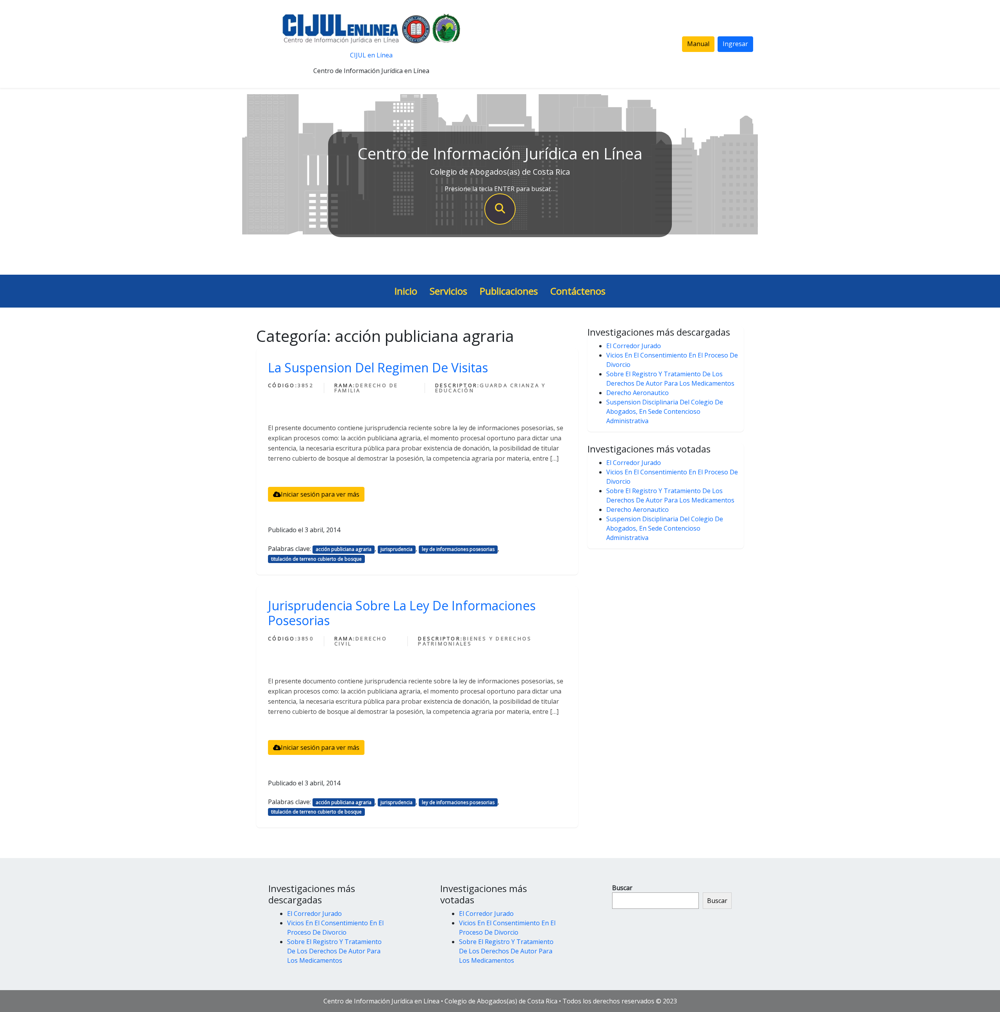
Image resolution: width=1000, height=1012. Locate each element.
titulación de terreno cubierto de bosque (316, 559)
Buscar (622, 887)
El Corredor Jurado (633, 346)
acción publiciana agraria (343, 549)
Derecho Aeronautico (637, 392)
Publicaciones (509, 290)
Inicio (406, 290)
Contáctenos (577, 290)
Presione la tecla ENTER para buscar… (500, 188)
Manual (698, 43)
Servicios (448, 290)
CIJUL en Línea (371, 55)
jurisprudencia (396, 549)
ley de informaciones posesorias (458, 549)
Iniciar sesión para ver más (320, 494)
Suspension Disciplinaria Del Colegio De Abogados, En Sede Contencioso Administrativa (664, 411)
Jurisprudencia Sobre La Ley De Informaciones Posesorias (402, 613)
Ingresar (735, 43)
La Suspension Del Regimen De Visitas (378, 367)
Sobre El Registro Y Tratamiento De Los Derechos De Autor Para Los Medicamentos (334, 951)
